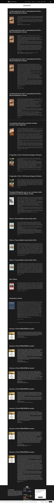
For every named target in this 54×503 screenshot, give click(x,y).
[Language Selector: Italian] (51, 2)
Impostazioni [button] (42, 501)
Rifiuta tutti (46, 501)
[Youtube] (27, 491)
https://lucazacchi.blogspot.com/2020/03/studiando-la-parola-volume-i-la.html (29, 322)
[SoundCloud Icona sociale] (25, 497)
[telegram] (30, 491)
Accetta (50, 501)
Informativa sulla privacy (34, 501)
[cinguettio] (25, 491)
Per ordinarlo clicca (20, 319)
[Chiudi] (53, 501)
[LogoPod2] (24, 497)
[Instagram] (26, 491)
